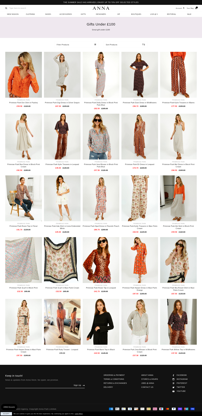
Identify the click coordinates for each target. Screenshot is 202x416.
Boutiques (136, 14)
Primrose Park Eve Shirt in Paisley (23, 103)
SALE (189, 14)
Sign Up (77, 385)
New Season (13, 14)
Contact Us (147, 387)
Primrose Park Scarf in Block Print (23, 288)
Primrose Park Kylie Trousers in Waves (178, 103)
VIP (118, 14)
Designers (101, 14)
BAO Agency (22, 409)
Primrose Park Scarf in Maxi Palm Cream (62, 288)
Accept (6, 414)
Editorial (171, 14)
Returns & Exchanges (115, 383)
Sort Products (111, 45)
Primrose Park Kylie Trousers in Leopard (62, 164)
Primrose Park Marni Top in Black (101, 349)
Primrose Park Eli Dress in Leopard (139, 164)
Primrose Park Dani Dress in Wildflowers (140, 103)
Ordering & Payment (114, 375)
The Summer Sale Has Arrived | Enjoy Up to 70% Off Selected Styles (101, 2)
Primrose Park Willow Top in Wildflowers (178, 349)
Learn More (79, 414)
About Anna (147, 375)
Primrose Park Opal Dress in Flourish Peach (101, 226)
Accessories (66, 14)
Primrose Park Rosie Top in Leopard (101, 288)
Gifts (83, 14)
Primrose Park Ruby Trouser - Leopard (62, 349)
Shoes (48, 14)
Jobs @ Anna (147, 383)
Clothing (30, 14)
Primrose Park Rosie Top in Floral (23, 226)
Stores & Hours (149, 379)
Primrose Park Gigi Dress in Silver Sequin (62, 103)
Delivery (108, 387)
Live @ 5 (153, 14)
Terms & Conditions (114, 379)
